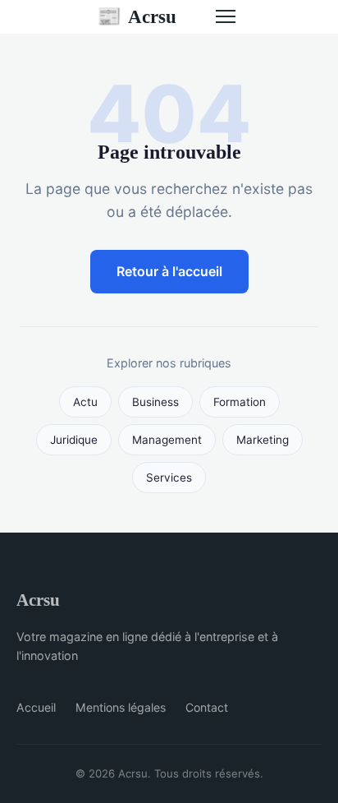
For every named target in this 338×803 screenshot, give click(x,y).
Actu (85, 401)
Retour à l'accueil (169, 271)
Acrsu (136, 16)
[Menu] (225, 16)
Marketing (262, 439)
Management (167, 439)
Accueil (36, 707)
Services (169, 477)
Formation (239, 401)
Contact (206, 707)
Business (155, 401)
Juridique (74, 439)
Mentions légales (120, 707)
